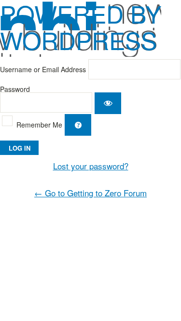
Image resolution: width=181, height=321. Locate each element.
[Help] (78, 125)
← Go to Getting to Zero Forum (90, 193)
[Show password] (108, 103)
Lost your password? (90, 166)
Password (15, 89)
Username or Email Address (43, 69)
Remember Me (39, 124)
